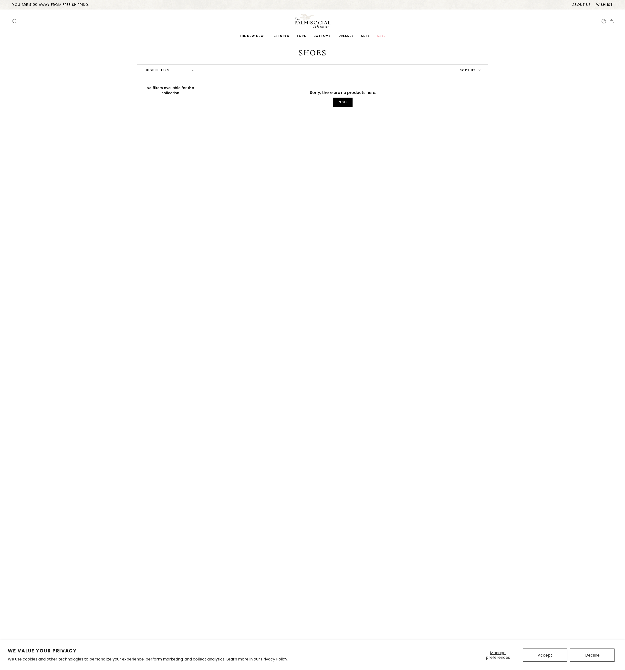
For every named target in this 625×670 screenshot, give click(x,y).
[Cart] (611, 21)
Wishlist (604, 4)
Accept (545, 655)
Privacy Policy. (274, 659)
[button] (280, 36)
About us (581, 4)
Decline (592, 655)
